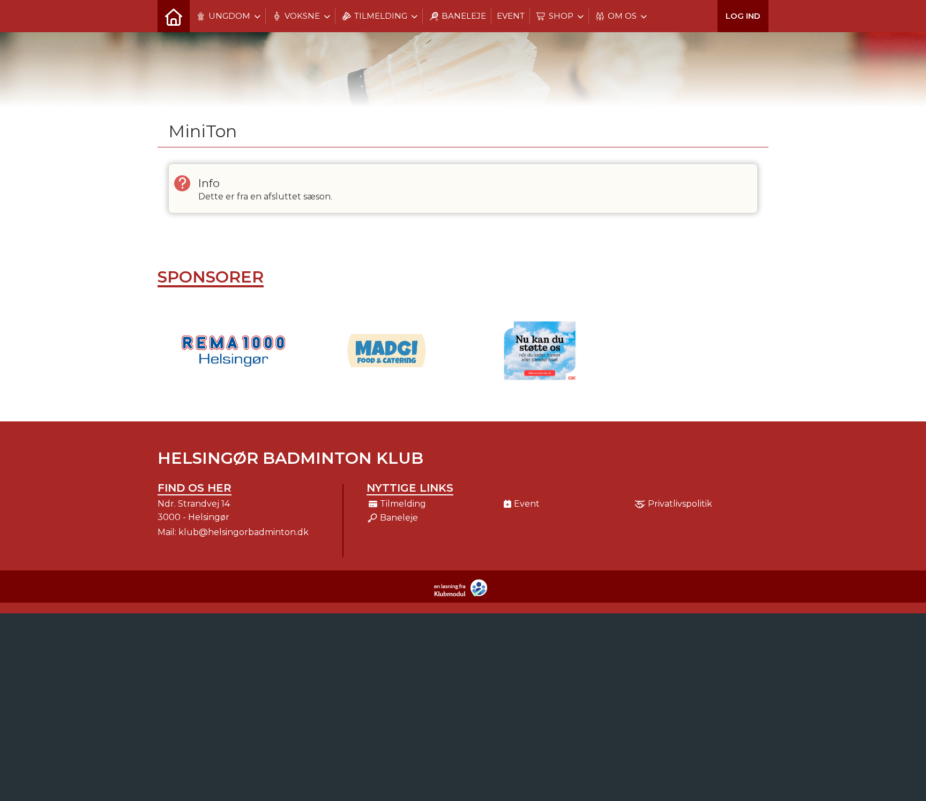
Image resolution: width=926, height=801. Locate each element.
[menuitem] (174, 16)
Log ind (743, 16)
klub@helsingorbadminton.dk (243, 532)
